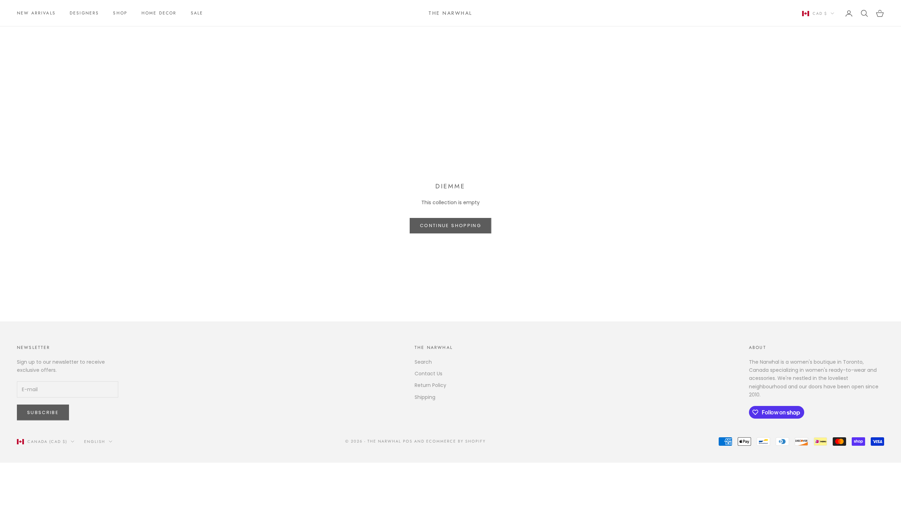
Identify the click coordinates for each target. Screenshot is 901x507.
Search (423, 361)
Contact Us (428, 373)
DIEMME (66, 36)
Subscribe (43, 412)
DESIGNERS (84, 13)
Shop (43, 36)
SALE (197, 13)
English (94, 441)
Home (23, 36)
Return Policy (430, 385)
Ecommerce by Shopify (456, 441)
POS (407, 441)
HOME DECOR (159, 13)
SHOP (120, 13)
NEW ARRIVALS (36, 13)
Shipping (425, 397)
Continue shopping (450, 225)
